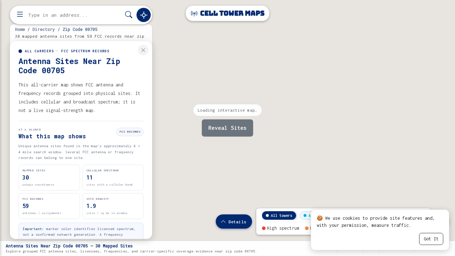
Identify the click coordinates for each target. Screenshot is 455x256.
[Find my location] (143, 15)
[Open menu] (19, 15)
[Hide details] (143, 50)
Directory (43, 29)
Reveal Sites (227, 128)
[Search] (128, 15)
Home (20, 29)
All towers (281, 215)
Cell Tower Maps (231, 13)
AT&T (313, 215)
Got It (431, 238)
